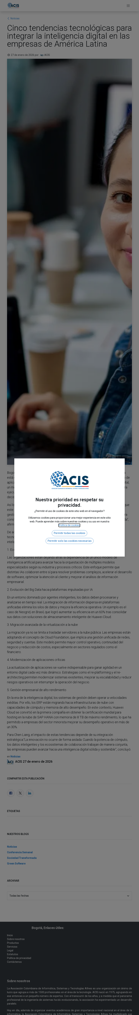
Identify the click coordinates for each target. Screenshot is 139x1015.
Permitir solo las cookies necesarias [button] (70, 540)
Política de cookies (69, 525)
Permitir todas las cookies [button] (69, 533)
